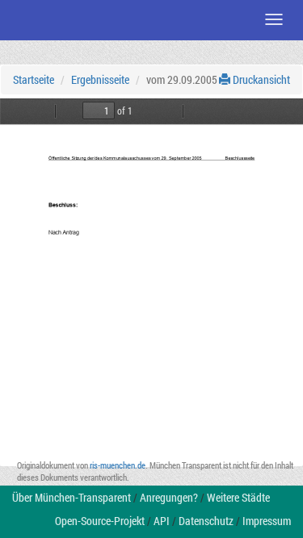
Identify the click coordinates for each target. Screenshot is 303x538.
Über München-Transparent (71, 497)
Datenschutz (206, 520)
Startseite (33, 79)
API (162, 520)
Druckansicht (260, 79)
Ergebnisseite (100, 79)
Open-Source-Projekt (100, 520)
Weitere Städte (238, 497)
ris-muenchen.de (117, 465)
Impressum (266, 520)
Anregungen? (169, 497)
